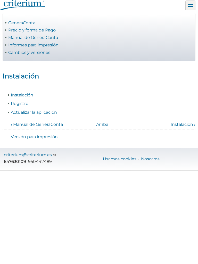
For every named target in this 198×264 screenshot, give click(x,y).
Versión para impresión (34, 136)
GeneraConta (21, 22)
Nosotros (150, 158)
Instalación (22, 95)
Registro (19, 103)
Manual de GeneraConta (33, 37)
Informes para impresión (33, 45)
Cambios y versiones (29, 52)
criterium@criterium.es (28, 154)
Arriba (102, 124)
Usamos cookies (119, 158)
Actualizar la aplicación (34, 112)
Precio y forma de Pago (32, 30)
